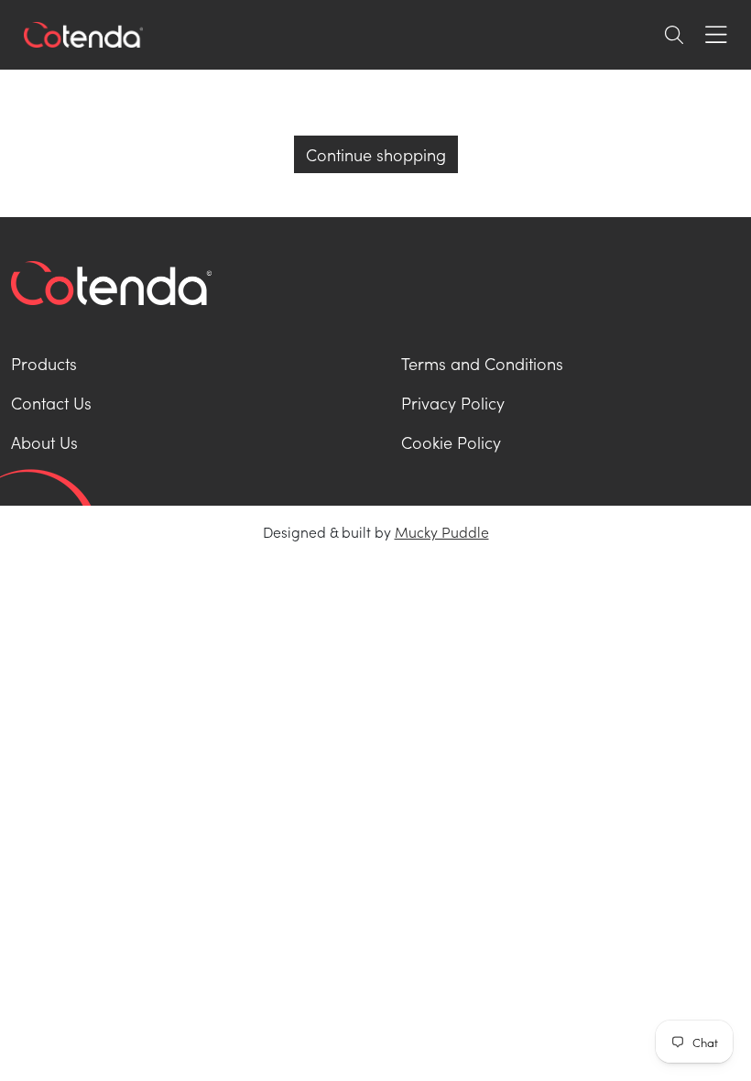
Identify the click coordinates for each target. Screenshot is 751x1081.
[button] (674, 35)
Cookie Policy (451, 442)
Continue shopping (376, 154)
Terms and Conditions (482, 363)
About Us (44, 442)
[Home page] (83, 35)
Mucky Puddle (442, 531)
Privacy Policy (453, 402)
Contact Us (51, 402)
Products (44, 363)
